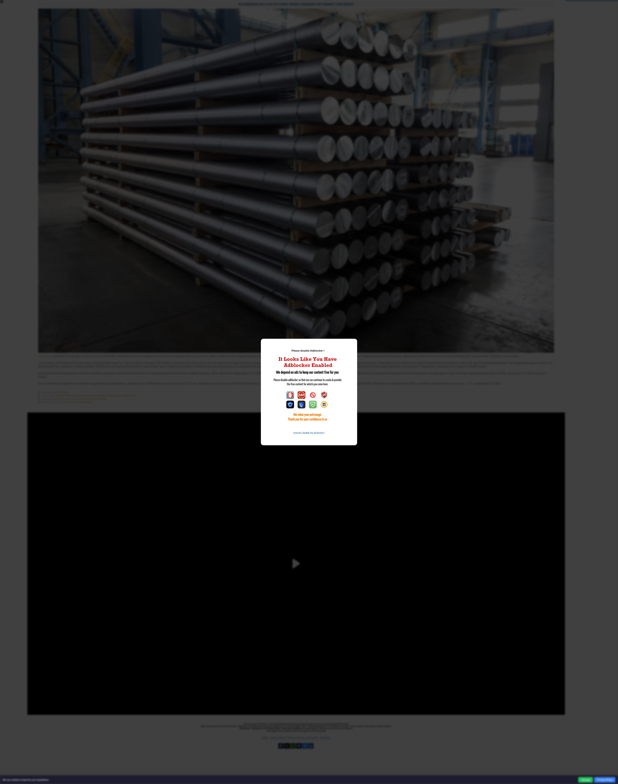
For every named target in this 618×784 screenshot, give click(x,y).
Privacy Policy (605, 779)
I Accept (585, 780)
